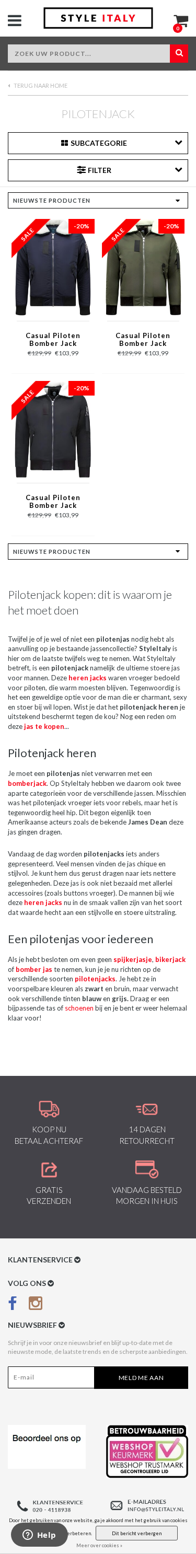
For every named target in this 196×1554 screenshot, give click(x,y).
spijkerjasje (132, 959)
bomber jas (34, 969)
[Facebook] (12, 1305)
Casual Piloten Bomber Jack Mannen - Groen (143, 340)
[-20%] (52, 267)
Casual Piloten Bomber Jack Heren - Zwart (53, 502)
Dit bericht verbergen (137, 1533)
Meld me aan (141, 1378)
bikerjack (170, 959)
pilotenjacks (95, 979)
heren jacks (43, 902)
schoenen (79, 1008)
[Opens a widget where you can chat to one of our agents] (39, 1536)
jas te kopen (44, 726)
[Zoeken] (179, 53)
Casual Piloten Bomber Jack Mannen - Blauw (53, 340)
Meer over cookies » (99, 1545)
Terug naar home (40, 85)
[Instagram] (35, 1305)
